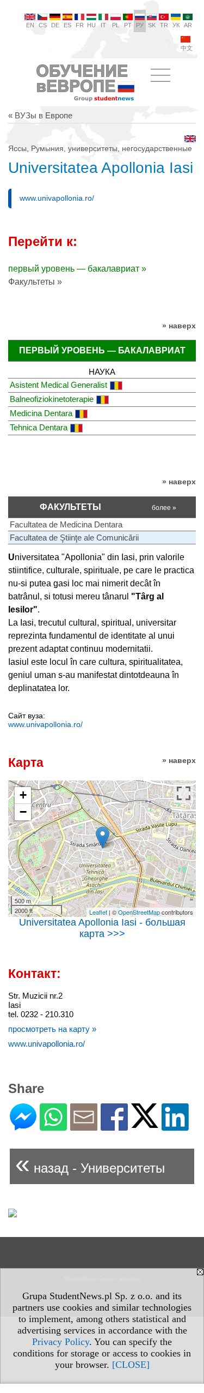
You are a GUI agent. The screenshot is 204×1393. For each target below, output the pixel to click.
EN (30, 25)
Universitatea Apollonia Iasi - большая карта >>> (102, 928)
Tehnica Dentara (38, 427)
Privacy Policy (60, 1341)
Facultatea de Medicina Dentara (66, 524)
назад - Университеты (90, 1163)
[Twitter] (144, 1123)
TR (164, 25)
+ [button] (23, 795)
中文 (187, 48)
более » (164, 508)
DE (55, 25)
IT (103, 25)
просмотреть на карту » (52, 1029)
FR (80, 25)
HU (91, 25)
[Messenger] (23, 1126)
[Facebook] (114, 1126)
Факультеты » (35, 281)
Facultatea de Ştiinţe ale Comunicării (74, 537)
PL (115, 25)
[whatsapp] (53, 1126)
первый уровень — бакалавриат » (77, 268)
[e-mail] (83, 1126)
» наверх (179, 325)
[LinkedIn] (175, 1126)
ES (67, 25)
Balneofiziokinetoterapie (52, 399)
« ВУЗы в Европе (40, 115)
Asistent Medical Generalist (58, 384)
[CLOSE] (131, 1364)
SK (152, 25)
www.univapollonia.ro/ (57, 198)
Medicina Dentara (41, 413)
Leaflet (98, 912)
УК (176, 25)
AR (188, 25)
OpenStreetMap (139, 912)
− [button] (23, 812)
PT (128, 25)
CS (43, 25)
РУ (140, 25)
